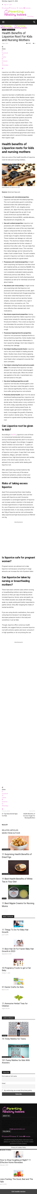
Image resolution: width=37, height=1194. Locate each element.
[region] (18, 537)
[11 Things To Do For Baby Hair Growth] (18, 924)
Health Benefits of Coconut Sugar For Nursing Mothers (29, 816)
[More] (18, 68)
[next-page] (6, 911)
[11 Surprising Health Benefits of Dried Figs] (18, 843)
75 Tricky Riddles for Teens (14, 1039)
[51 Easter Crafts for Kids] (18, 981)
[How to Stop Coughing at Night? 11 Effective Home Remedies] (18, 1154)
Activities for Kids (6, 1057)
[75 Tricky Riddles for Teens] (18, 1029)
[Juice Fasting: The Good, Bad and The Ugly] (18, 1173)
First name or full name (9, 1076)
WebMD (13, 434)
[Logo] (7, 28)
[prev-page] (3, 911)
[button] (3, 22)
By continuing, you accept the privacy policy (18, 1090)
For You (4, 29)
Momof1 (5, 825)
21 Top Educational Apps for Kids (10, 815)
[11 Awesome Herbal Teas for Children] (18, 998)
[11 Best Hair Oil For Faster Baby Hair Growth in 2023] (18, 943)
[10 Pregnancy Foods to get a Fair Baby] (18, 962)
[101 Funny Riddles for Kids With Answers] (18, 1051)
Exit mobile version (18, 1191)
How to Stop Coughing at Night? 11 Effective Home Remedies (15, 1161)
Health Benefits (11, 29)
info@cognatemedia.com (17, 1129)
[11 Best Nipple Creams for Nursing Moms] (18, 892)
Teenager (4, 1035)
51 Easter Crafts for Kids (13, 987)
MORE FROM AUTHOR (11, 833)
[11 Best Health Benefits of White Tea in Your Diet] (18, 867)
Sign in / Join (8, 4)
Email (3, 1083)
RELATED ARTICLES (10, 830)
